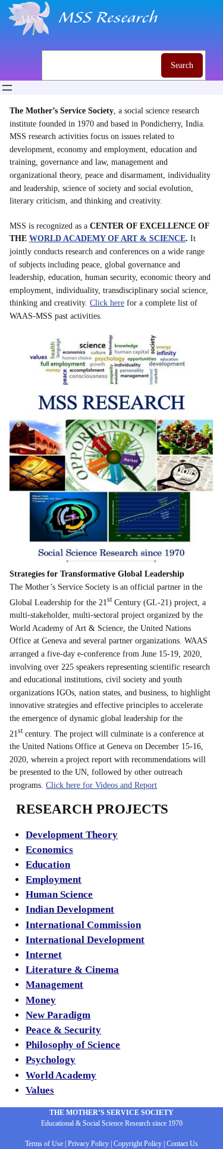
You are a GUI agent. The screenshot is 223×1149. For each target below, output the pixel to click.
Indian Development (70, 909)
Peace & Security (63, 1030)
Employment (53, 879)
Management (54, 984)
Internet (44, 954)
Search (182, 65)
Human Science (59, 894)
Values (40, 1090)
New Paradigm (58, 1015)
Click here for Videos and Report (101, 785)
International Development (85, 939)
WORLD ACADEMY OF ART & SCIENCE (107, 238)
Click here (107, 302)
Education (48, 864)
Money (41, 1000)
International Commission (83, 925)
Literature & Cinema (72, 969)
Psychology (51, 1059)
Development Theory (72, 834)
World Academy (61, 1075)
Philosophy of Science (73, 1045)
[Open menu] (7, 88)
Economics (49, 849)
